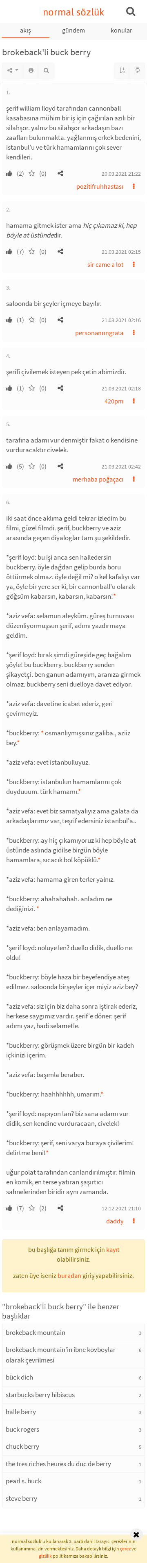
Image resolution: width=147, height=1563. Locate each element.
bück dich (19, 1377)
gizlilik (45, 1556)
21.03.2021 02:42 (121, 466)
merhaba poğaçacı (98, 479)
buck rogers (22, 1429)
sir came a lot (105, 264)
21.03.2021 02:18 (121, 388)
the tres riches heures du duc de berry (58, 1463)
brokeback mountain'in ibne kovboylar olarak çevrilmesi (61, 1355)
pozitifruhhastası (99, 186)
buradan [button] (69, 1275)
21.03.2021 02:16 (121, 320)
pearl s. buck (23, 1480)
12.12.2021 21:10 (121, 1208)
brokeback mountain (35, 1332)
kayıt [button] (112, 1249)
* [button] (114, 596)
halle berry (21, 1411)
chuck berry (22, 1446)
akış (25, 30)
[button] (60, 173)
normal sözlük (74, 12)
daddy (114, 1221)
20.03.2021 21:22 (121, 173)
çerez (125, 1549)
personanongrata (99, 333)
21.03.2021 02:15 (121, 251)
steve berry (21, 1498)
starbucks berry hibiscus (40, 1394)
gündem (73, 30)
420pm (114, 401)
